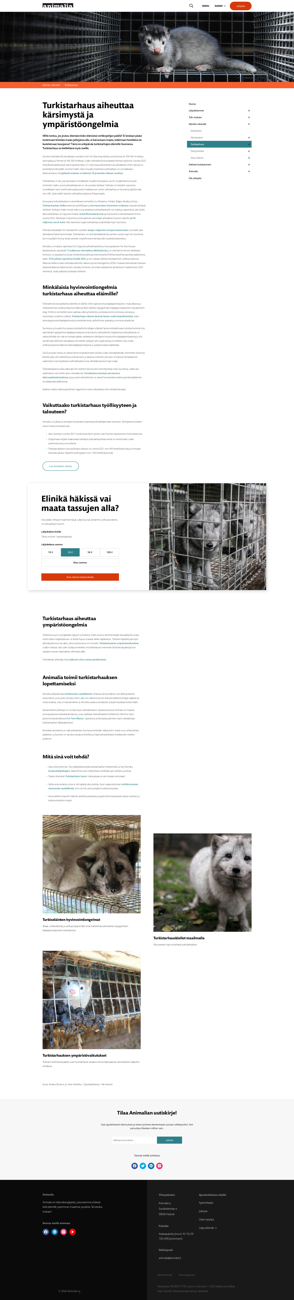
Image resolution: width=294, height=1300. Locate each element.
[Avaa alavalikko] (249, 110)
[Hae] (191, 6)
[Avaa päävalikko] (206, 6)
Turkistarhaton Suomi (76, 776)
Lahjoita (241, 6)
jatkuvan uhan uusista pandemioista (88, 659)
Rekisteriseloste (165, 1274)
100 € (110, 552)
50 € (90, 552)
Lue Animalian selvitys (60, 466)
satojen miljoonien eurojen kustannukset (108, 230)
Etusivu (192, 104)
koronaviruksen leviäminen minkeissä (109, 205)
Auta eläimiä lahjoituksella (80, 577)
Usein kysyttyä (206, 1219)
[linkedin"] (151, 1166)
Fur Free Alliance (75, 718)
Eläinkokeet (196, 130)
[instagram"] (159, 1166)
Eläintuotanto (197, 137)
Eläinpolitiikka (197, 151)
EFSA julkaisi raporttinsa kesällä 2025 (67, 258)
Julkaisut (203, 1211)
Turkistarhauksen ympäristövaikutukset (119, 643)
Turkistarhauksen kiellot (54, 205)
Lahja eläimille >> (208, 1228)
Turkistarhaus (197, 144)
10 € (50, 552)
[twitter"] (143, 1166)
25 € (70, 552)
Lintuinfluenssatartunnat (91, 214)
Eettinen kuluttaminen (200, 164)
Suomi (218, 6)
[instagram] (63, 1232)
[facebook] (46, 1232)
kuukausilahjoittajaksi (59, 771)
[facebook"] (134, 1166)
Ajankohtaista (206, 1202)
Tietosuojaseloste (187, 1274)
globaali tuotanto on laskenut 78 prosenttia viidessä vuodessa (92, 173)
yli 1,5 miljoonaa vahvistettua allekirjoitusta (85, 250)
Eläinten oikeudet (51, 85)
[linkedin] (54, 1232)
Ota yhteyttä (195, 178)
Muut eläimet (197, 157)
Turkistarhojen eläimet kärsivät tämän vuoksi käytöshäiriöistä (102, 316)
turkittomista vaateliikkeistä (78, 693)
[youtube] (72, 1232)
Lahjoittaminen (196, 110)
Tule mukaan (195, 117)
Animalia (193, 171)
